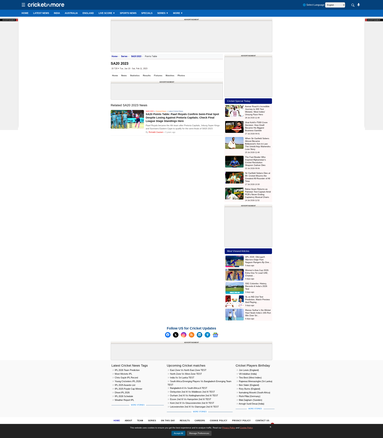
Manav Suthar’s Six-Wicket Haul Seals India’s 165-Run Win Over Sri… (258, 313)
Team (140, 420)
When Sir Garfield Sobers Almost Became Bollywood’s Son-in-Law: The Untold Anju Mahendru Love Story (257, 143)
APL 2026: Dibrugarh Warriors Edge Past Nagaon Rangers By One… (258, 259)
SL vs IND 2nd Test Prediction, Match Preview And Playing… (257, 299)
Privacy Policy (241, 420)
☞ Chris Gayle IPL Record (125, 377)
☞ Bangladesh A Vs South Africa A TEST (187, 388)
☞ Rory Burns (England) (248, 388)
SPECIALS (146, 13)
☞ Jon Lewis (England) (247, 370)
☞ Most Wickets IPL (122, 374)
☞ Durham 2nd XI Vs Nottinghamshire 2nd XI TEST (193, 395)
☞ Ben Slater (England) (247, 385)
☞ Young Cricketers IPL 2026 (126, 381)
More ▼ (178, 13)
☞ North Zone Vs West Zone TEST (185, 374)
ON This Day (168, 420)
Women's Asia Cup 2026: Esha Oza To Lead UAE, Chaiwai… (257, 273)
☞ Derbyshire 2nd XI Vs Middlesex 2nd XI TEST (191, 391)
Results (147, 75)
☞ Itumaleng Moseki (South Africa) (253, 392)
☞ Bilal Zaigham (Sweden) (249, 400)
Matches (170, 75)
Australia (71, 13)
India (57, 13)
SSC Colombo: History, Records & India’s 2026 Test (256, 286)
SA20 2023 (136, 56)
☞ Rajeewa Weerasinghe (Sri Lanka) (254, 381)
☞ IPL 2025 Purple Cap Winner (127, 388)
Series (162, 13)
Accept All (178, 433)
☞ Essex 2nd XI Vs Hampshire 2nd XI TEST (189, 399)
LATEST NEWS (41, 13)
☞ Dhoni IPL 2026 (121, 392)
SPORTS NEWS (128, 13)
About (128, 420)
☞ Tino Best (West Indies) (249, 377)
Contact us (262, 420)
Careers (200, 420)
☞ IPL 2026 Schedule (122, 396)
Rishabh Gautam (156, 132)
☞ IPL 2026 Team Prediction (126, 370)
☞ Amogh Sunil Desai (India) (250, 403)
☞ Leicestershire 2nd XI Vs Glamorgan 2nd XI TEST (193, 406)
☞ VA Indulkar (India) (246, 374)
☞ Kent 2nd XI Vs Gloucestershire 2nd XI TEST (191, 403)
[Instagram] (183, 335)
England (88, 13)
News (124, 75)
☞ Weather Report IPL (123, 400)
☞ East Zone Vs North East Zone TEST (187, 370)
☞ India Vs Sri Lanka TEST (181, 377)
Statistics (135, 75)
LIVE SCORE (107, 13)
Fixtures (158, 75)
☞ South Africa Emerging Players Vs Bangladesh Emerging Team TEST (199, 381)
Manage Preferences (199, 433)
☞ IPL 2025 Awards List (123, 385)
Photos (181, 75)
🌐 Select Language (314, 5)
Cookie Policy (218, 420)
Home (25, 13)
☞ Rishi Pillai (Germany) (248, 396)
